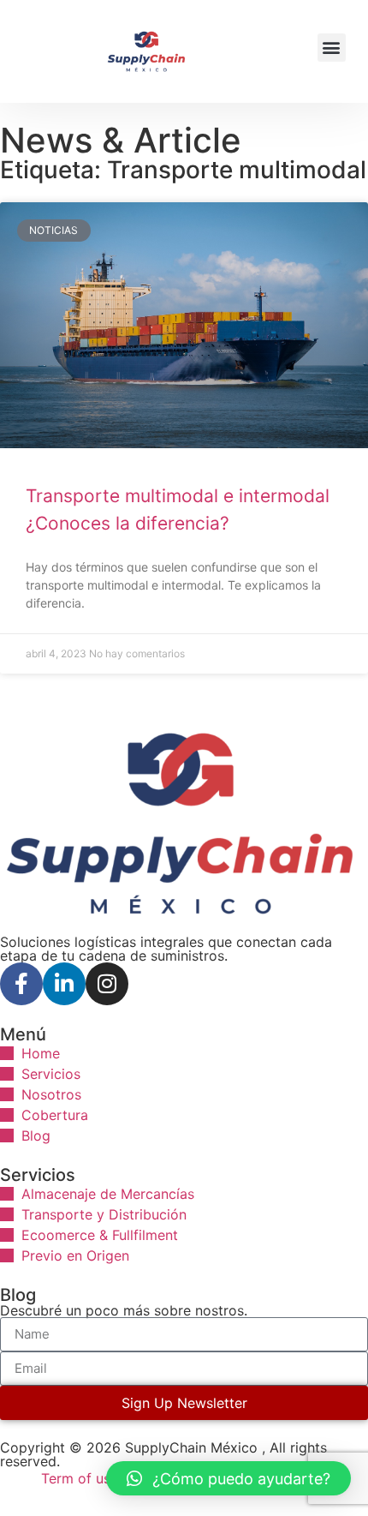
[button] (332, 47)
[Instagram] (107, 983)
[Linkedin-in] (64, 983)
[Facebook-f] (21, 983)
